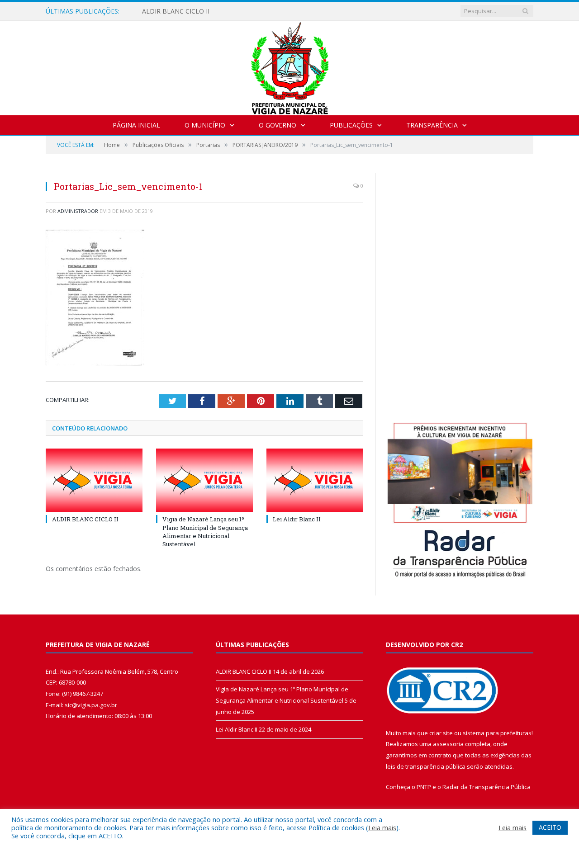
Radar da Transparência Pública (486, 787)
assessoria (448, 744)
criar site (441, 733)
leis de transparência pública (425, 766)
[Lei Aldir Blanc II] (314, 480)
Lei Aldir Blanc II (297, 519)
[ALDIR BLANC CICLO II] (94, 480)
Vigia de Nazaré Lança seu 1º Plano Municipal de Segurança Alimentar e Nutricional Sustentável (205, 531)
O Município (205, 125)
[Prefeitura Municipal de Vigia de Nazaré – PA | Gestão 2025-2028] (289, 65)
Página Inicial (136, 125)
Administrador (77, 211)
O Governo (277, 125)
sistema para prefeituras (497, 733)
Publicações (351, 125)
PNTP (424, 787)
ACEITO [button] (550, 827)
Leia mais (382, 827)
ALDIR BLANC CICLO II (175, 11)
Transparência (432, 125)
